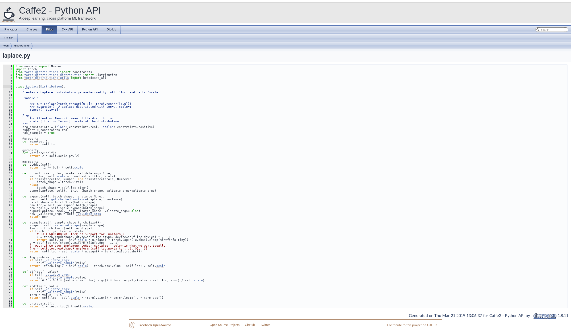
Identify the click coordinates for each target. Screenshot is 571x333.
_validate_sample (60, 263)
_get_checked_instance (68, 199)
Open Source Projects (225, 325)
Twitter (265, 325)
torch (5, 45)
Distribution (51, 86)
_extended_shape (66, 225)
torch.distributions (41, 72)
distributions (21, 45)
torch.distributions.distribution (52, 75)
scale (78, 167)
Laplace (32, 86)
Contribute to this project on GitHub (412, 325)
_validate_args (88, 213)
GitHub (250, 325)
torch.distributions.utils (46, 77)
